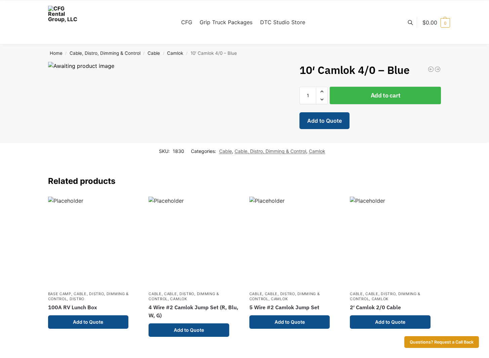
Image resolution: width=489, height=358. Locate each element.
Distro (77, 298)
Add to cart (386, 95)
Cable (154, 53)
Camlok (175, 53)
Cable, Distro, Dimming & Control (105, 53)
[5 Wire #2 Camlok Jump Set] (294, 242)
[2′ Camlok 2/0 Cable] (395, 242)
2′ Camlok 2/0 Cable (375, 307)
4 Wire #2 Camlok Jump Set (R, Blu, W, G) (193, 311)
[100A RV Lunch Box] (93, 242)
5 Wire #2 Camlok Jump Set (284, 307)
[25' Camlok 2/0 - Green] (437, 69)
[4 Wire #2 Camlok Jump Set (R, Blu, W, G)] (194, 242)
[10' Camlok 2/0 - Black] (430, 69)
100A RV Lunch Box (72, 307)
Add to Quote (324, 120)
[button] (436, 22)
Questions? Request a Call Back (442, 342)
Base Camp (59, 293)
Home (56, 53)
